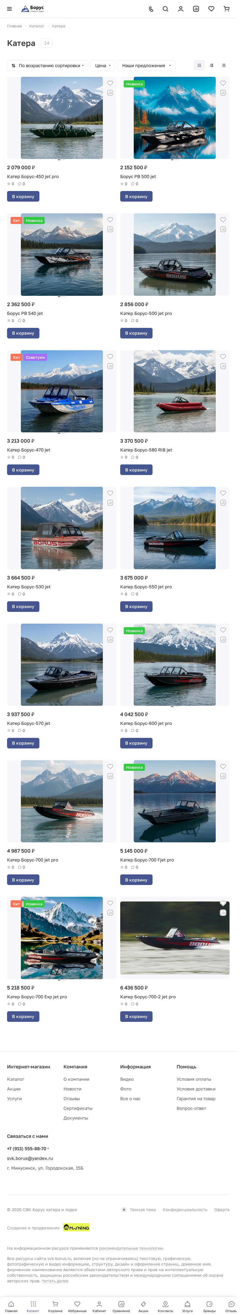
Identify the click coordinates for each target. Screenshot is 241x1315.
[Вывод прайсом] (224, 65)
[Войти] (181, 9)
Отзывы (71, 1098)
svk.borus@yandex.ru (30, 1158)
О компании (76, 1079)
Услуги (14, 1098)
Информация (135, 1067)
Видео (127, 1079)
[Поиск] (165, 9)
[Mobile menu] (9, 8)
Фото (125, 1088)
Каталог (15, 1079)
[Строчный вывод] (211, 65)
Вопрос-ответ (191, 1108)
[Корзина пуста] (227, 9)
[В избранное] (110, 83)
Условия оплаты (194, 1079)
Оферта (222, 1209)
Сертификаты (78, 1108)
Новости (72, 1088)
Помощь (186, 1067)
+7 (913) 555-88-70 (26, 1148)
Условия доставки (196, 1088)
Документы (75, 1117)
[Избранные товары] (211, 9)
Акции (14, 1088)
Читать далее (55, 1280)
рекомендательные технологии (131, 1248)
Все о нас (130, 1098)
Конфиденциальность (185, 1209)
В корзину (23, 196)
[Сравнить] (110, 93)
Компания (75, 1067)
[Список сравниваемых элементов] (196, 9)
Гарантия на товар (196, 1098)
